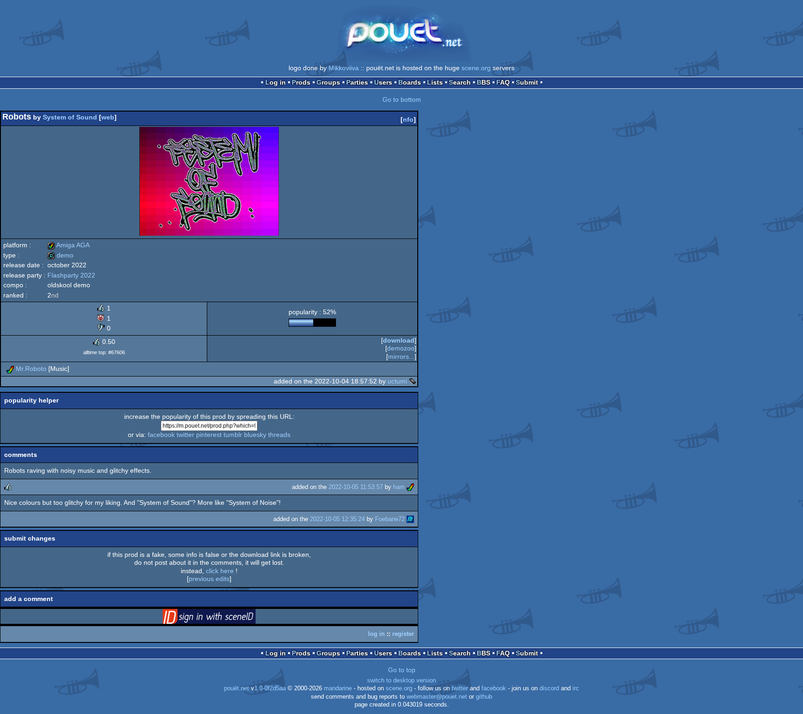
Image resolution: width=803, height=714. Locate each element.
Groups (328, 82)
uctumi (397, 381)
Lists (435, 82)
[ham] (410, 486)
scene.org (476, 68)
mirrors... (401, 356)
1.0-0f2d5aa (270, 688)
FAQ (503, 82)
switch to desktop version (401, 680)
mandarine (338, 688)
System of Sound (70, 117)
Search (460, 82)
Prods (301, 82)
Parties (357, 82)
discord (549, 688)
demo (60, 255)
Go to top (401, 670)
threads (279, 434)
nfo (408, 119)
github (484, 697)
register (403, 633)
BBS (483, 82)
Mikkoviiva (344, 68)
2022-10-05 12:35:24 (337, 519)
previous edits (209, 578)
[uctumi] (412, 381)
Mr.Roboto (31, 368)
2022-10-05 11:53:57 (356, 486)
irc (576, 688)
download (399, 340)
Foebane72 (390, 519)
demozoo (401, 348)
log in (376, 633)
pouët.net (236, 688)
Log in (275, 82)
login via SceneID (223, 618)
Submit (527, 82)
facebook (161, 434)
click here (220, 571)
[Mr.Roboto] (10, 368)
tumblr (233, 434)
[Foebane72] (410, 519)
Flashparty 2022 (71, 275)
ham (399, 486)
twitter (185, 434)
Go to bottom (401, 99)
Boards (409, 82)
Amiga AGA (68, 245)
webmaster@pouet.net (437, 697)
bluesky (255, 434)
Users (383, 82)
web (107, 117)
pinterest (209, 434)
